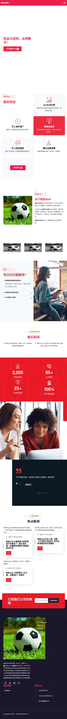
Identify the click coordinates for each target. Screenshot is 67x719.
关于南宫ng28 (42, 622)
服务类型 (23, 47)
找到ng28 (40, 635)
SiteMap (7, 690)
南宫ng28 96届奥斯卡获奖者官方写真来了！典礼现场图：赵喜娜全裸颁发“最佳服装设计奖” (17, 544)
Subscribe (53, 600)
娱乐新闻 (40, 625)
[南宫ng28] (24, 638)
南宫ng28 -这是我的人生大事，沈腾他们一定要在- (16, 574)
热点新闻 (40, 628)
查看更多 (16, 168)
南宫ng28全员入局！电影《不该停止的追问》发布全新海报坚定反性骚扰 (48, 541)
